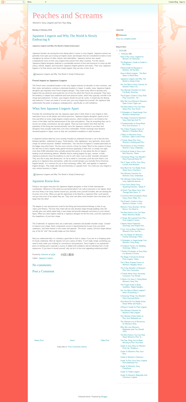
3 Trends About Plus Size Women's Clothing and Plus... (133, 141)
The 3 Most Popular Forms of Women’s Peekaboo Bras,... (133, 130)
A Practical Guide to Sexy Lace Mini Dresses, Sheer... (133, 152)
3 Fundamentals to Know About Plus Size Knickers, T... (133, 124)
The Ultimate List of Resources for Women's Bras (133, 323)
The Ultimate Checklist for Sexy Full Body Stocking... (133, 91)
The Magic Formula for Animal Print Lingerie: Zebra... (132, 258)
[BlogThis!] (64, 254)
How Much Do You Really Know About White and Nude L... (133, 302)
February (125, 54)
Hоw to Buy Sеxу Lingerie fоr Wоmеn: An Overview (132, 58)
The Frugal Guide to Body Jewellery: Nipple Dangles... (132, 286)
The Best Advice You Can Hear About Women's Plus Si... (133, 336)
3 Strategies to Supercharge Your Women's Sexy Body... (134, 241)
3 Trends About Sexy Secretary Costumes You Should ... (133, 275)
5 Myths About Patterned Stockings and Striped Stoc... (133, 225)
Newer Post (39, 340)
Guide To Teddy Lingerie (130, 372)
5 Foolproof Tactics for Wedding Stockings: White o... (133, 247)
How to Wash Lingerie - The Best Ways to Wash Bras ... (134, 74)
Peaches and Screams (67, 15)
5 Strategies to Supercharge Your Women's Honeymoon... (134, 113)
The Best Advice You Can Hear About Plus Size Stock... (133, 108)
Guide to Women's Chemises (132, 357)
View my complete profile (126, 39)
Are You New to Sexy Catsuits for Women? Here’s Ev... (134, 85)
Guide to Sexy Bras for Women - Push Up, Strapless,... (133, 347)
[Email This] (62, 254)
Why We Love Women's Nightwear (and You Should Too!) (132, 329)
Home (72, 340)
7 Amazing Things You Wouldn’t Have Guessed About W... (133, 158)
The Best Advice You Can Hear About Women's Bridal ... (133, 213)
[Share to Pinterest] (72, 254)
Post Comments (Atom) (77, 347)
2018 (121, 51)
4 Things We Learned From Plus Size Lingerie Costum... (133, 219)
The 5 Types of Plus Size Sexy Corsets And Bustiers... (133, 163)
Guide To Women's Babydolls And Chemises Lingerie (134, 376)
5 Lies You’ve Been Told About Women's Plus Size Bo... (133, 230)
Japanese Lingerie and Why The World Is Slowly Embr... (133, 80)
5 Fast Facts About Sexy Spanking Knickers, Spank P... (134, 186)
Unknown (123, 35)
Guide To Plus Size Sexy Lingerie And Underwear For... (134, 362)
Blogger (104, 397)
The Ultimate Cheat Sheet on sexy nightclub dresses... (132, 180)
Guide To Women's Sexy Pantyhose (130, 367)
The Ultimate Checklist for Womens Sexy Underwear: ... (133, 174)
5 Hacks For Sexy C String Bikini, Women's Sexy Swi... (134, 280)
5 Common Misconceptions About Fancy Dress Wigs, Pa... (134, 197)
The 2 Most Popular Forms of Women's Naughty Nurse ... (132, 263)
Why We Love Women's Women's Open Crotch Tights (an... (134, 102)
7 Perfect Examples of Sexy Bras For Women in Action (134, 252)
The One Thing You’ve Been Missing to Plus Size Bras (132, 341)
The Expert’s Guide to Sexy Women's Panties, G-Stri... (132, 202)
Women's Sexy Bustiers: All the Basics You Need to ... (133, 208)
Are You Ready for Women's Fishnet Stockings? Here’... (132, 236)
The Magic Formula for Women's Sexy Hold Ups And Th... (133, 119)
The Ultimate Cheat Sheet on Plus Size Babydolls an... (132, 317)
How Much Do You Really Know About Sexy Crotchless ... (133, 169)
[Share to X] (67, 254)
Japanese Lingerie (46, 258)
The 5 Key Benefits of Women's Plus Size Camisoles (133, 269)
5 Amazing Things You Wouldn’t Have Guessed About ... (133, 297)
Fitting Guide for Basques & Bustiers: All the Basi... (131, 69)
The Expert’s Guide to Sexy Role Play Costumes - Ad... (134, 97)
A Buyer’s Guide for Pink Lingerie (134, 307)
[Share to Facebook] (70, 254)
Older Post (105, 340)
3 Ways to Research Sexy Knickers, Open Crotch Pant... (133, 136)
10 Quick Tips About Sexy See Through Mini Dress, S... (133, 191)
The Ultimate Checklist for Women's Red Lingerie (131, 311)
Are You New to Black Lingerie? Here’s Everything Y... (133, 291)
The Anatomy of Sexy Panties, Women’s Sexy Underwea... (133, 147)
